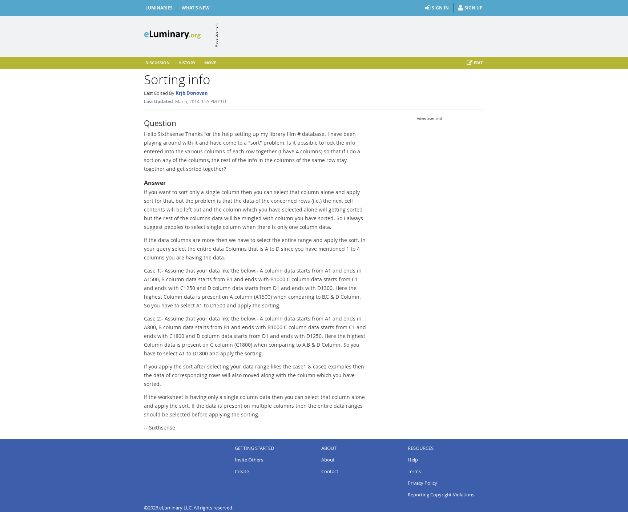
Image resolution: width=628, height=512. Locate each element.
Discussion (157, 62)
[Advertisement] (352, 35)
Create (242, 471)
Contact (329, 471)
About (328, 459)
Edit (478, 62)
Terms (414, 471)
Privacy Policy (422, 483)
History (187, 62)
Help (413, 459)
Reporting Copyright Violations (441, 494)
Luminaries (159, 8)
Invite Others (249, 459)
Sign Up (473, 8)
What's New (196, 8)
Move (210, 62)
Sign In (440, 8)
